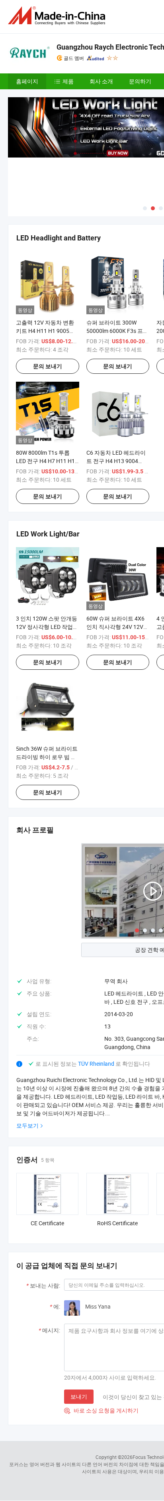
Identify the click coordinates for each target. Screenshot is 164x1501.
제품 (68, 81)
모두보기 (27, 1125)
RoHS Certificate (117, 1223)
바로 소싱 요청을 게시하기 (101, 1410)
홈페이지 (27, 81)
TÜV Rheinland (96, 1063)
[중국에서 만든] (58, 15)
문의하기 (140, 81)
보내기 (78, 1396)
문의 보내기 (47, 366)
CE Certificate (47, 1223)
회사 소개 (101, 81)
